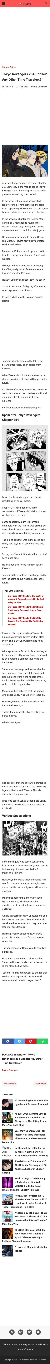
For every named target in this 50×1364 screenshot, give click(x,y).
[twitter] (19, 1041)
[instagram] (20, 1332)
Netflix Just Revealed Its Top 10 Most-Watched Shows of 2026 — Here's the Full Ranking (31, 1152)
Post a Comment (39, 86)
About (5, 1344)
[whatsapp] (42, 1041)
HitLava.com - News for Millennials (32, 1360)
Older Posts (40, 1083)
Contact (14, 1344)
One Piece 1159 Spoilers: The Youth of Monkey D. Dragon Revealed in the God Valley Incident (26, 599)
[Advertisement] (25, 37)
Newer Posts (10, 1083)
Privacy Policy (27, 1344)
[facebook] (8, 1041)
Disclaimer (41, 1344)
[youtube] (38, 1332)
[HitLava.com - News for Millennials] (25, 3)
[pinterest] (31, 1041)
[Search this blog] (46, 3)
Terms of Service (25, 1349)
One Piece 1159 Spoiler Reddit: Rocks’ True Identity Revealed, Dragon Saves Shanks (25, 610)
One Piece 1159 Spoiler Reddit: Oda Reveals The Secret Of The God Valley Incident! (25, 621)
